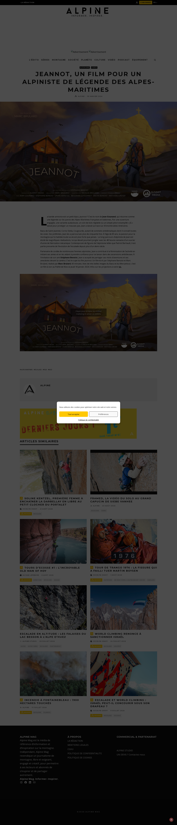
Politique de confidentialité (88, 420)
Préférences (103, 414)
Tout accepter (73, 414)
